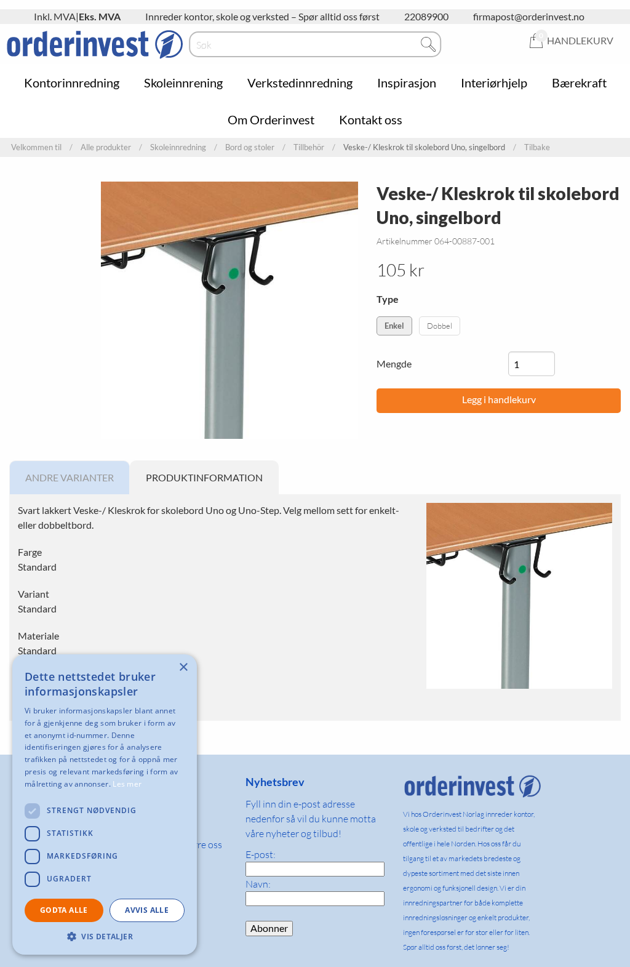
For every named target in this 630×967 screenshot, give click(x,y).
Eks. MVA (100, 16)
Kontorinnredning (71, 82)
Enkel (394, 326)
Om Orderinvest (271, 119)
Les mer (127, 784)
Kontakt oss (370, 119)
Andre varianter (69, 477)
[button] (105, 936)
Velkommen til (36, 147)
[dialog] (104, 804)
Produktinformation (204, 477)
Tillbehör (308, 147)
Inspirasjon (406, 82)
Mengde (394, 363)
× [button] (183, 667)
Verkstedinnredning (300, 82)
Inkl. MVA (55, 16)
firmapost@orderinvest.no (528, 16)
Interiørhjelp (494, 82)
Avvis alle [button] (147, 910)
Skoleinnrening (183, 82)
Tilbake (537, 147)
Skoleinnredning (178, 147)
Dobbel (439, 326)
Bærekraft (579, 82)
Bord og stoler (249, 147)
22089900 (426, 16)
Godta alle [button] (64, 910)
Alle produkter (106, 147)
